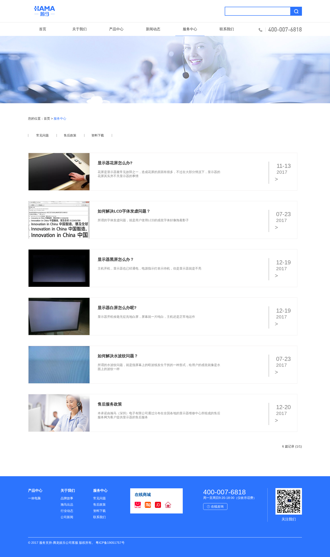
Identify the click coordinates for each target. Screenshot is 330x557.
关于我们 (79, 29)
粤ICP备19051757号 (110, 542)
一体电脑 (34, 498)
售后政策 (70, 135)
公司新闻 (67, 517)
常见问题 (42, 135)
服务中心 (190, 29)
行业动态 (67, 511)
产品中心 (116, 29)
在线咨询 (217, 506)
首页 (42, 29)
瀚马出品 (67, 504)
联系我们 (227, 29)
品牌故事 (67, 498)
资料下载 (97, 135)
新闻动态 (153, 29)
